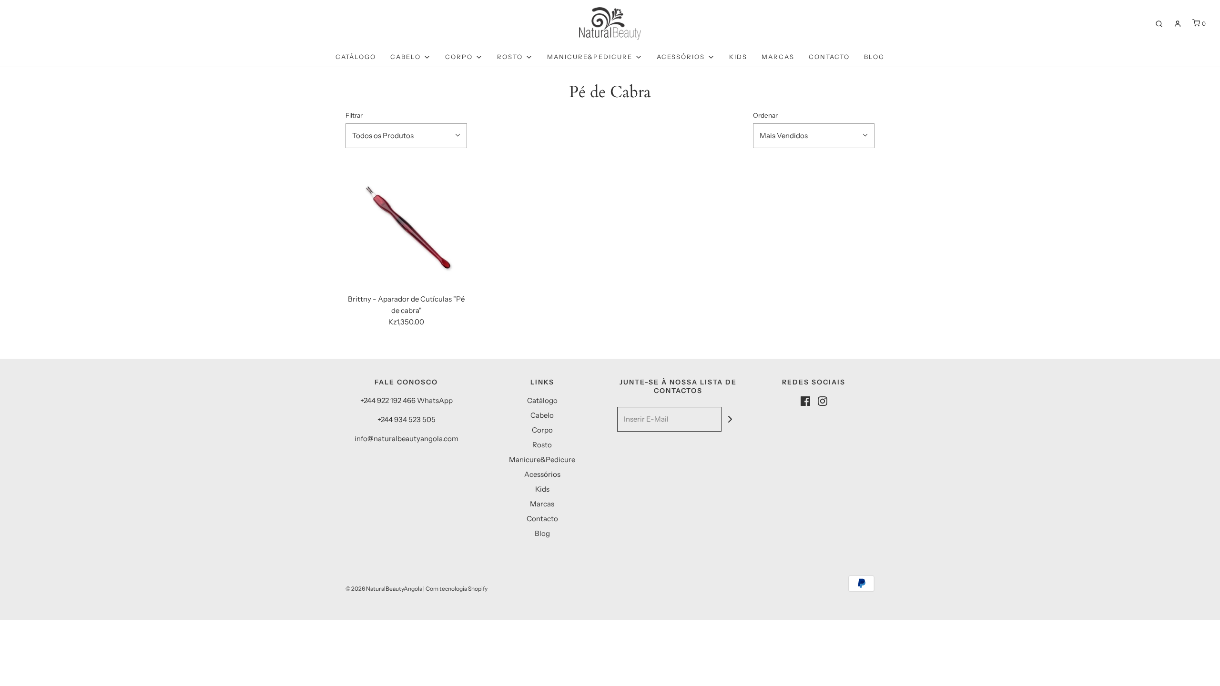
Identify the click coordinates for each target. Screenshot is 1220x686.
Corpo (542, 429)
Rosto (542, 444)
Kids (738, 57)
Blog (874, 57)
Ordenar (765, 115)
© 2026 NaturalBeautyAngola (384, 588)
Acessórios (542, 474)
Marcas (778, 57)
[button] (406, 135)
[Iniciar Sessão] (1177, 24)
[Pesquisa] (1159, 24)
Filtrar (354, 115)
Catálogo (356, 57)
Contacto (829, 57)
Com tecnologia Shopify (457, 588)
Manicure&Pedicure (542, 459)
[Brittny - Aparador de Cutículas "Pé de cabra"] (406, 225)
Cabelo (542, 415)
